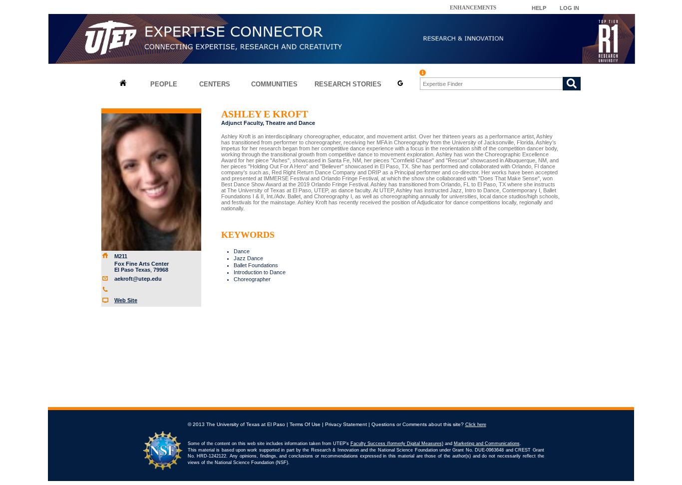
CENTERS (214, 84)
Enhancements (473, 7)
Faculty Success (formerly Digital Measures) (396, 443)
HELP (539, 8)
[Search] (572, 83)
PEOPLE (163, 84)
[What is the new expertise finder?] (422, 72)
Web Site (125, 300)
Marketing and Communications (487, 443)
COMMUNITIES (274, 84)
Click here (475, 424)
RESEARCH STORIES (348, 84)
